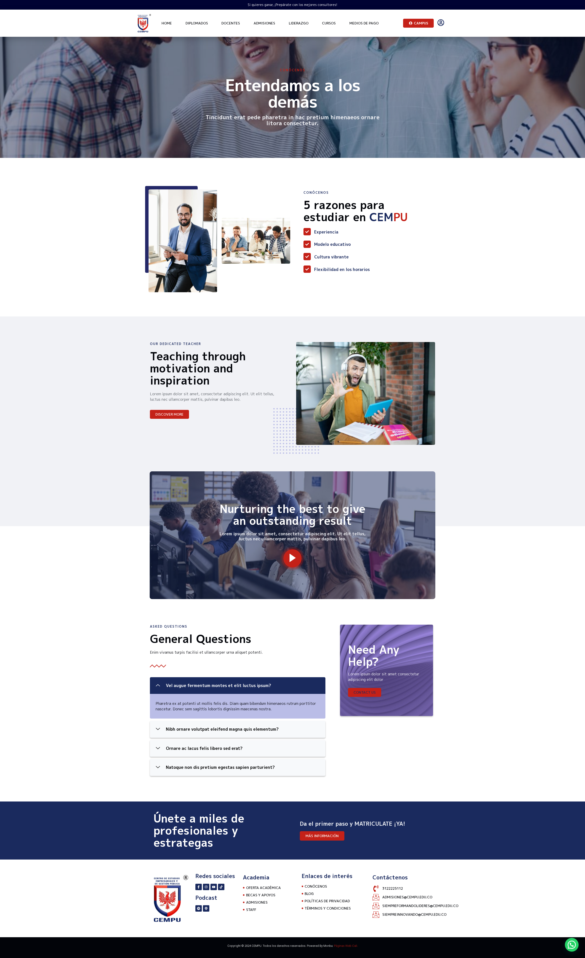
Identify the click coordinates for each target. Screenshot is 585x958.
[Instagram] (206, 887)
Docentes (230, 23)
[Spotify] (198, 908)
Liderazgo (298, 23)
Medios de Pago (364, 23)
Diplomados (197, 23)
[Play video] (292, 558)
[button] (237, 685)
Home (167, 23)
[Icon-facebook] (198, 887)
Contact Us (365, 692)
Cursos (329, 23)
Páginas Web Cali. (346, 946)
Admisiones (264, 23)
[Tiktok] (221, 887)
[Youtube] (213, 887)
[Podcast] (206, 908)
